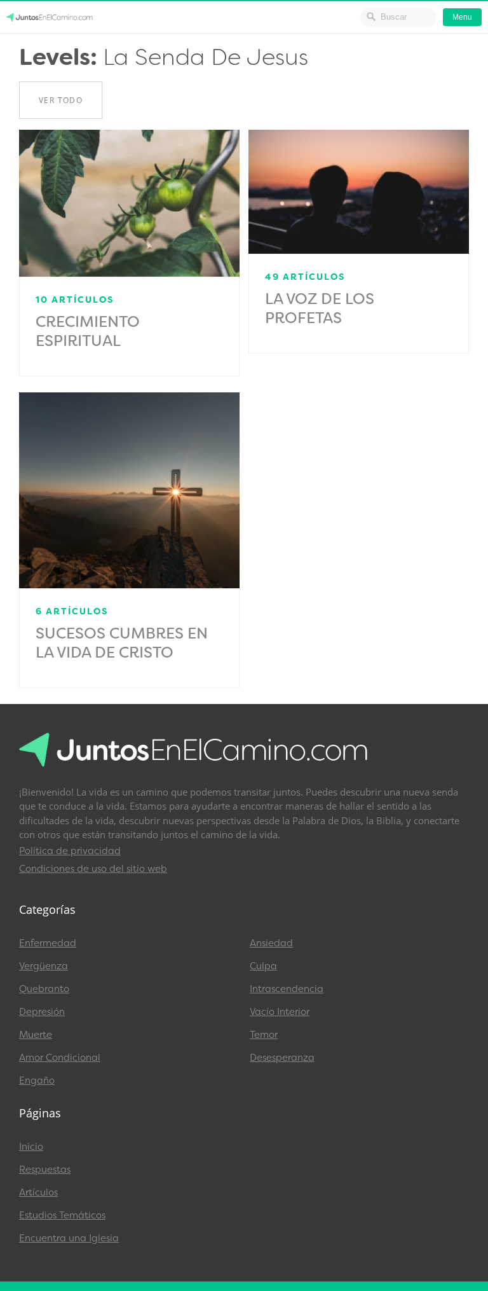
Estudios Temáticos (62, 1215)
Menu (462, 17)
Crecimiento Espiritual (88, 331)
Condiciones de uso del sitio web (93, 868)
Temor (264, 1034)
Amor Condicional (59, 1057)
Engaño (37, 1080)
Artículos (38, 1192)
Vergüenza (43, 966)
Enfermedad (47, 943)
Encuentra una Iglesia (69, 1238)
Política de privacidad (70, 851)
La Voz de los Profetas (319, 308)
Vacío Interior (279, 1011)
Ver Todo (61, 100)
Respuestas (45, 1169)
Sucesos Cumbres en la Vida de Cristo (122, 643)
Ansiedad (271, 943)
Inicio (31, 1146)
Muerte (35, 1034)
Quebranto (44, 989)
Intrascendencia (286, 989)
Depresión (42, 1011)
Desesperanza (282, 1057)
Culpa (263, 966)
